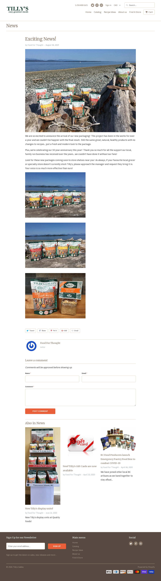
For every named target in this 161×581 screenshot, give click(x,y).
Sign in (108, 5)
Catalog (97, 12)
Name (28, 373)
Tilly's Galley (18, 567)
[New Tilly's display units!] (42, 466)
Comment (29, 387)
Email (76, 331)
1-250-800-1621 (81, 5)
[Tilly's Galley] (21, 10)
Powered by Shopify (146, 567)
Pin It (55, 331)
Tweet (31, 331)
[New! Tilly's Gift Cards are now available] (80, 444)
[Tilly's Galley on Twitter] (92, 5)
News (12, 25)
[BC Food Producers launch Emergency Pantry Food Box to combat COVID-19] (118, 439)
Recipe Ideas (110, 12)
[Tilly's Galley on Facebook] (97, 5)
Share (44, 331)
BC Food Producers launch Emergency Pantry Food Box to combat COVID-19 (118, 459)
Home (88, 12)
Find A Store (135, 12)
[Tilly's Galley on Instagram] (101, 5)
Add (65, 331)
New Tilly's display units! (39, 508)
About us (122, 12)
